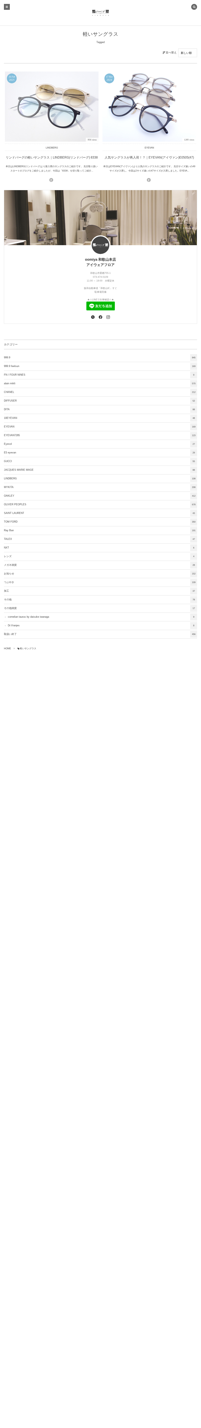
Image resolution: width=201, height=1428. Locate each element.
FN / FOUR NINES (99, 374)
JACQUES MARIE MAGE (99, 470)
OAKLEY (100, 495)
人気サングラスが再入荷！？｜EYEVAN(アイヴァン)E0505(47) (149, 157)
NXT (99, 547)
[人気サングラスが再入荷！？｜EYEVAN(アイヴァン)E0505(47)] (149, 107)
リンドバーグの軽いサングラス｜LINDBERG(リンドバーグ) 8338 (52, 157)
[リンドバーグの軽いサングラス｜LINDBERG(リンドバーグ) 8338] (52, 107)
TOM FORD (100, 521)
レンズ (99, 556)
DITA (99, 409)
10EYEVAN (99, 418)
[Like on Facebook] (100, 317)
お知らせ (100, 573)
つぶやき (100, 582)
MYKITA (100, 487)
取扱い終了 (100, 634)
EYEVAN (149, 147)
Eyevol (99, 444)
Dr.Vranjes (101, 625)
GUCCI (99, 461)
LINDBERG (52, 147)
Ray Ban (100, 530)
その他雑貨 (99, 608)
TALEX (99, 539)
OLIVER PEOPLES (100, 504)
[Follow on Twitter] (92, 317)
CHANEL (100, 392)
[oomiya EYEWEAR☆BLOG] (100, 13)
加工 (99, 591)
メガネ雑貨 (99, 565)
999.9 (100, 357)
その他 (99, 599)
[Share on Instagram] (108, 317)
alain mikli (100, 383)
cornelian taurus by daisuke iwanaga (101, 616)
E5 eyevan (99, 452)
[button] (194, 7)
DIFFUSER (99, 400)
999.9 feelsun (100, 366)
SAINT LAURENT (99, 513)
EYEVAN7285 (100, 435)
